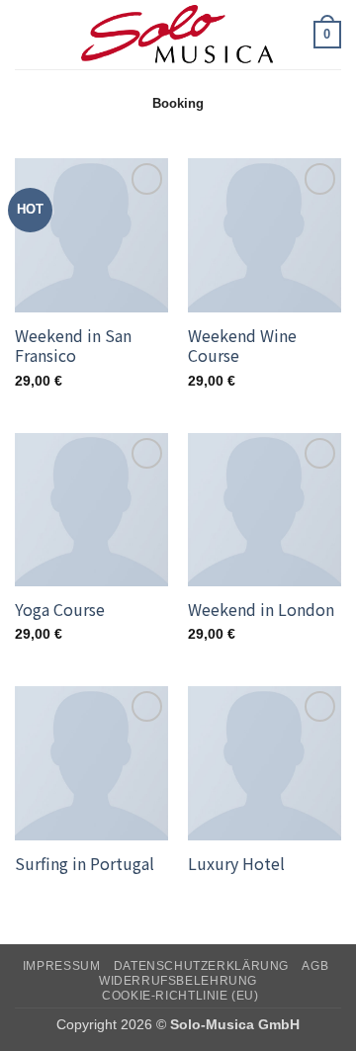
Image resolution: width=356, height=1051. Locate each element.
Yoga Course (60, 609)
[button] (27, 34)
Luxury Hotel (236, 863)
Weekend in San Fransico (73, 346)
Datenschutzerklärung (201, 966)
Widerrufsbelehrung (178, 981)
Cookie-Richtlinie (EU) (180, 996)
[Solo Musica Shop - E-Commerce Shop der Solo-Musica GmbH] (178, 34)
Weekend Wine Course (242, 346)
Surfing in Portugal (84, 863)
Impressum (62, 966)
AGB (315, 966)
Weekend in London (261, 609)
